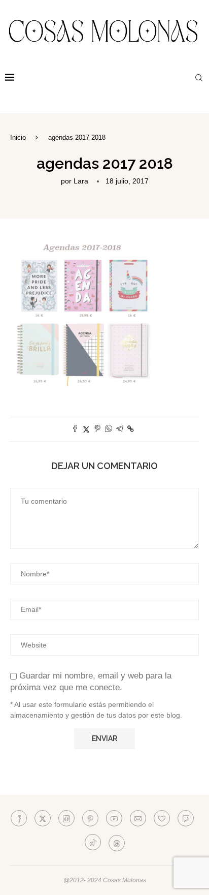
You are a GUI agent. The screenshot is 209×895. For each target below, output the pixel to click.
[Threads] (117, 842)
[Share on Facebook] (75, 429)
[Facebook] (19, 818)
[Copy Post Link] (130, 429)
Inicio (18, 137)
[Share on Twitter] (86, 429)
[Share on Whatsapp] (108, 429)
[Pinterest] (90, 818)
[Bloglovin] (162, 818)
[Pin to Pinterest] (97, 429)
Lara (81, 181)
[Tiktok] (93, 842)
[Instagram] (66, 818)
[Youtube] (114, 818)
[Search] (199, 77)
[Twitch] (186, 818)
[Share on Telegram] (119, 429)
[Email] (138, 818)
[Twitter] (42, 818)
